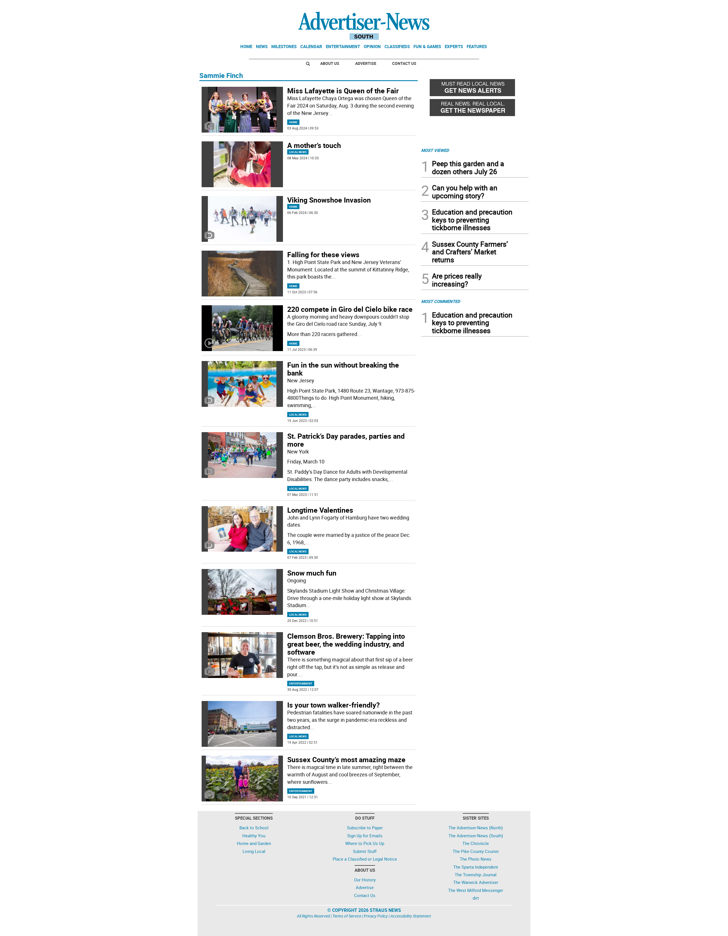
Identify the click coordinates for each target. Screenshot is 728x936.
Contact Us (404, 63)
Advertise (365, 63)
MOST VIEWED (435, 150)
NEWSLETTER (483, 6)
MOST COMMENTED (440, 301)
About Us (329, 63)
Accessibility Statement (410, 916)
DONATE (514, 6)
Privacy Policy (376, 916)
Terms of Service (346, 916)
